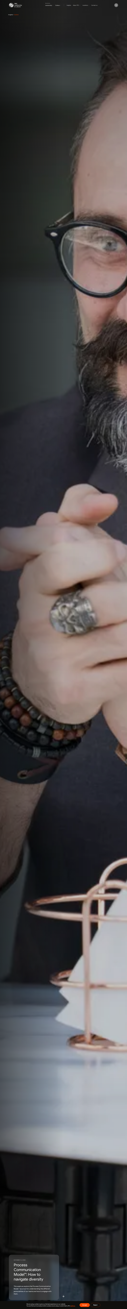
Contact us (94, 5)
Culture (16, 14)
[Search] (116, 5)
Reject (95, 1305)
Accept (84, 1305)
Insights (69, 5)
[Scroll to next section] (63, 1296)
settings (72, 1306)
